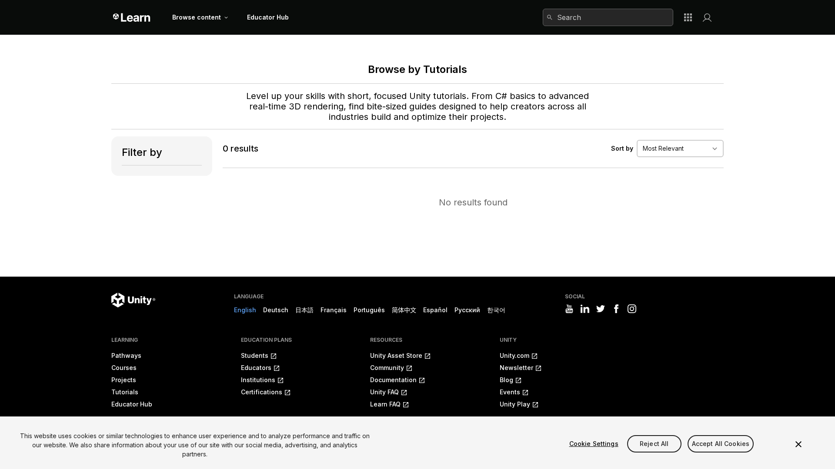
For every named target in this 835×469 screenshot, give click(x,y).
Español (435, 310)
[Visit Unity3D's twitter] (600, 308)
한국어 (496, 310)
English (245, 310)
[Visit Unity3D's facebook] (616, 308)
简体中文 (404, 310)
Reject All (654, 443)
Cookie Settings (593, 443)
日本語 (304, 310)
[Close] (798, 444)
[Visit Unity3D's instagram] (632, 308)
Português (369, 310)
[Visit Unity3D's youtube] (569, 308)
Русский (467, 310)
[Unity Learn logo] (132, 17)
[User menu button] (707, 17)
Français (334, 310)
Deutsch (275, 310)
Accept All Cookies (721, 443)
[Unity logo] (133, 300)
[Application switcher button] (688, 17)
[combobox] (608, 17)
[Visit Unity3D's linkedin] (585, 308)
